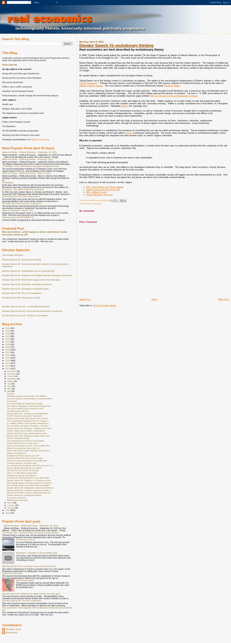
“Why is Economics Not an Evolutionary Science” (173, 96)
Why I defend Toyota (96, 192)
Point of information (25, 580)
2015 (7, 358)
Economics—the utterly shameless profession (23, 189)
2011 (7, 369)
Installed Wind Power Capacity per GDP (23, 456)
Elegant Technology (93, 204)
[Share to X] (118, 200)
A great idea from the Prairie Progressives (21, 196)
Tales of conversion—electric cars (17, 210)
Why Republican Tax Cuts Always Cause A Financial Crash (29, 566)
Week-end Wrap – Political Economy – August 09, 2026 (27, 159)
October (11, 376)
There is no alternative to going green (22, 473)
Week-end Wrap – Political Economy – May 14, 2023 (26, 173)
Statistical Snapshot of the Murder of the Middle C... (28, 396)
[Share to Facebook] (121, 200)
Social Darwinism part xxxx (99, 194)
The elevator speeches (12, 255)
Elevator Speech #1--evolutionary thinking (116, 45)
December (11, 371)
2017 (7, 352)
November (11, 374)
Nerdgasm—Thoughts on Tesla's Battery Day (36, 553)
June (9, 386)
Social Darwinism (88, 83)
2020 (7, 344)
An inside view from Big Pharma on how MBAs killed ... (29, 478)
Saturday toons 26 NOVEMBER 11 (18, 217)
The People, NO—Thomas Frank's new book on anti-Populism (30, 532)
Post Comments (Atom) (104, 305)
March (10, 503)
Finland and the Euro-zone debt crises (22, 443)
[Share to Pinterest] (125, 200)
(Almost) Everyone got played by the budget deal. (27, 461)
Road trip (10, 394)
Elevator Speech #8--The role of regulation (21, 293)
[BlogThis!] (115, 200)
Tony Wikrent (11, 632)
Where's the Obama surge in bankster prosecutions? (28, 451)
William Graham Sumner (91, 85)
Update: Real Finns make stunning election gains (27, 433)
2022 (7, 339)
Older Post (223, 299)
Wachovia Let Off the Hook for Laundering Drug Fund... (29, 493)
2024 (7, 333)
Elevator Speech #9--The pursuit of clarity (21, 298)
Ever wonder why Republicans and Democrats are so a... (30, 465)
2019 (7, 347)
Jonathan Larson (13, 629)
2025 (7, 331)
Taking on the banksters (17, 453)
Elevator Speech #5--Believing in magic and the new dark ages (31, 280)
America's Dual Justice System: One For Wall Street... (29, 446)
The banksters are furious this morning (23, 470)
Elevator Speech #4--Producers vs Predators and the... (29, 480)
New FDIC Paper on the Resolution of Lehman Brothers (29, 399)
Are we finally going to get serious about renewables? (28, 485)
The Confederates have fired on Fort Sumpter (25, 441)
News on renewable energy (18, 438)
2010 (7, 510)
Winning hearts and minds (17, 500)
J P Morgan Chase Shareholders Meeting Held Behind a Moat (30, 166)
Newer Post (85, 299)
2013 (7, 363)
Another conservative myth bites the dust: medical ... (28, 418)
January (11, 508)
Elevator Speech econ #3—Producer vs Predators (25, 315)
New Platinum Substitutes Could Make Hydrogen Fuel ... (30, 406)
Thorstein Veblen (172, 85)
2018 (7, 350)
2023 (7, 336)
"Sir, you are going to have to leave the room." (25, 408)
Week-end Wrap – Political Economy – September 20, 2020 (29, 152)
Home (154, 299)
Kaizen (129, 133)
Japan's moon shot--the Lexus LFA (103, 189)
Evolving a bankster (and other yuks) (22, 463)
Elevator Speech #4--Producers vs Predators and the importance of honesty (36, 275)
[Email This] (112, 200)
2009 (7, 513)
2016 (7, 355)
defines (124, 106)
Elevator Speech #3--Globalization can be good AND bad (28, 271)
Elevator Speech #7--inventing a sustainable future (25, 289)
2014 (7, 360)
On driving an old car (25, 539)
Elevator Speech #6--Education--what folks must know (27, 284)
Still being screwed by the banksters (21, 475)
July (9, 384)
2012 (7, 366)
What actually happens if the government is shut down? (29, 483)
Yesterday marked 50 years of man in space (25, 458)
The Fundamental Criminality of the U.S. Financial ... (28, 421)
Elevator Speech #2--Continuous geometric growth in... (29, 490)
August (10, 381)
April (9, 391)
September (12, 379)
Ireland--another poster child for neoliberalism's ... (27, 431)
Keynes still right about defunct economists (24, 468)
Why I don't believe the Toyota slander (104, 187)
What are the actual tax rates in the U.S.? (23, 448)
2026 (7, 328)
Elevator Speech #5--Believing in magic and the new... (29, 436)
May (9, 389)
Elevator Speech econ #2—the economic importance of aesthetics (32, 311)
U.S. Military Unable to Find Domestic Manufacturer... (28, 423)
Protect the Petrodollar (12, 573)
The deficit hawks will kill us (18, 411)
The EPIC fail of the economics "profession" (22, 203)
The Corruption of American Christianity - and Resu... (28, 426)
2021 (7, 342)
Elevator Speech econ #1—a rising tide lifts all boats (26, 306)
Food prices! (12, 401)
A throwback (7, 182)
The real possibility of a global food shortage (25, 404)
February (11, 505)
